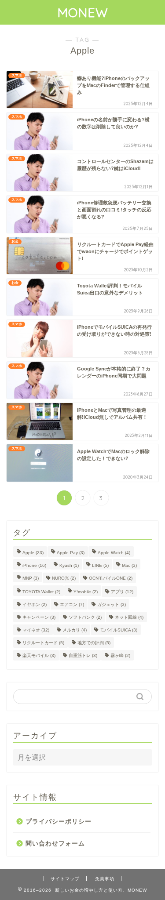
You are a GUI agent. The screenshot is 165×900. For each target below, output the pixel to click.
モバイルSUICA (118, 630)
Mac (129, 565)
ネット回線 (129, 617)
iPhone (34, 565)
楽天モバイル (38, 655)
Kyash (69, 565)
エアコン (72, 604)
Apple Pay (70, 552)
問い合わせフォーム (55, 843)
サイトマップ (65, 878)
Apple (33, 552)
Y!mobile (85, 591)
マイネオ (35, 630)
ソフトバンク (85, 617)
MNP (30, 578)
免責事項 (104, 878)
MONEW (82, 12)
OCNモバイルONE (110, 578)
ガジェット (111, 604)
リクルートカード (43, 642)
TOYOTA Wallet (41, 591)
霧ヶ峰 (120, 655)
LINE (100, 565)
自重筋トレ (83, 655)
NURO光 (64, 578)
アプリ (122, 591)
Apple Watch (114, 552)
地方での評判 (93, 642)
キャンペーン (38, 617)
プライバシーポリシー (59, 821)
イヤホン (34, 604)
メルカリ (74, 630)
